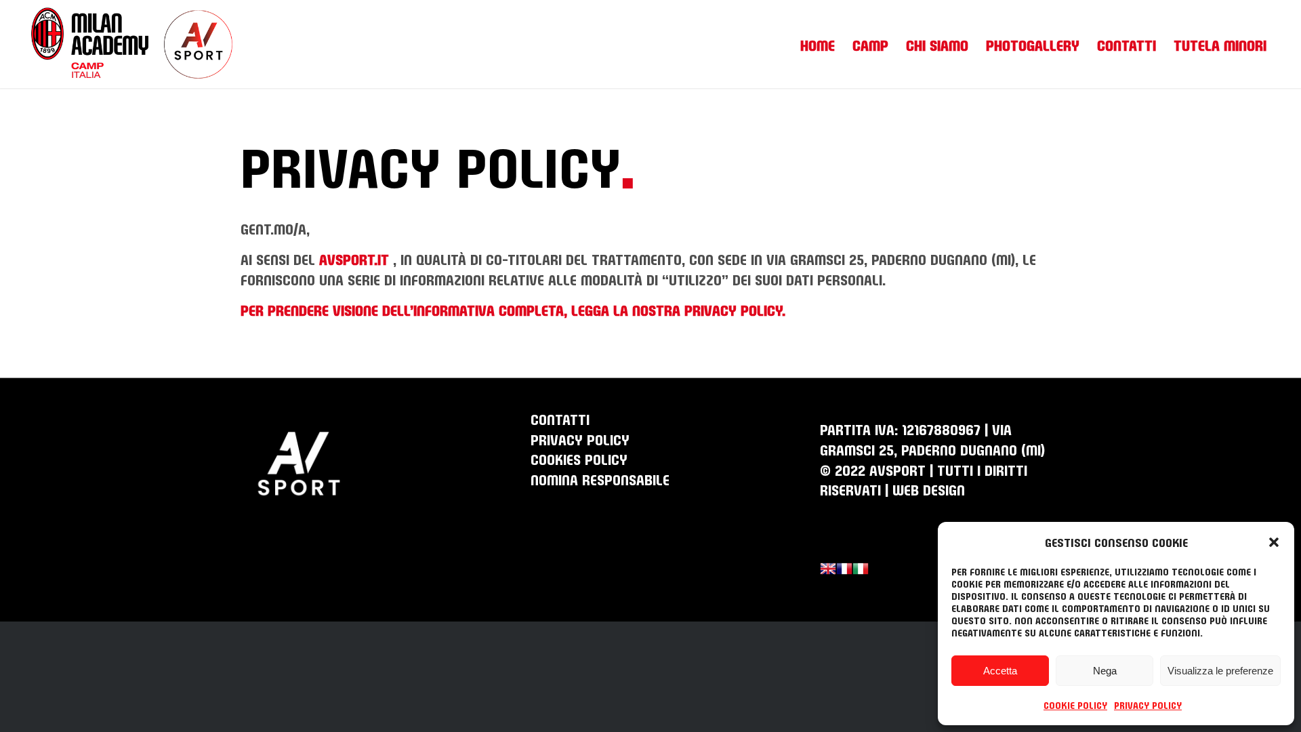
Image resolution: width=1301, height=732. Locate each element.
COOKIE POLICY (1075, 704)
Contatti (560, 418)
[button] (1274, 541)
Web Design (928, 488)
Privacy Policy (580, 438)
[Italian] (860, 570)
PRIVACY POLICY (1148, 704)
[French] (844, 570)
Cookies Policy (579, 458)
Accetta (1000, 670)
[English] (828, 570)
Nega (1105, 670)
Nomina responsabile (600, 478)
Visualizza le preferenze (1220, 670)
